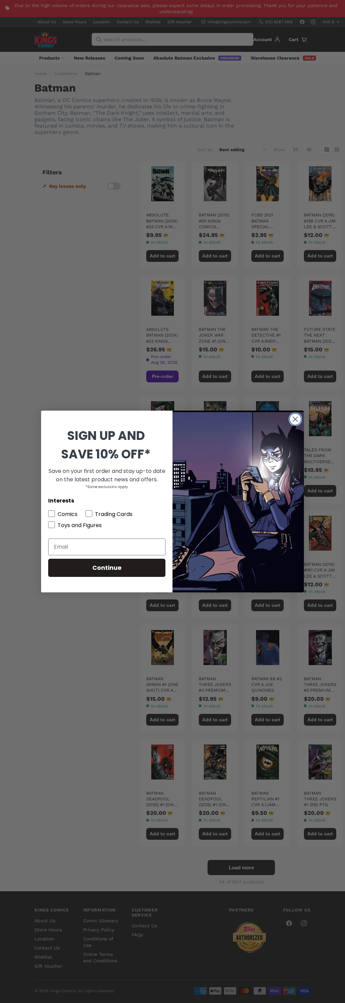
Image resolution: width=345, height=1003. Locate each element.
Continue (107, 567)
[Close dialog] (295, 419)
